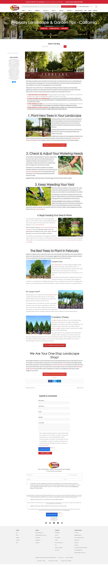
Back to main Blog (13, 53)
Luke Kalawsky (49, 26)
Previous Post (30, 387)
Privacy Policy (45, 445)
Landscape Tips (54, 28)
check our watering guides (33, 171)
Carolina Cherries (56, 320)
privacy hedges (56, 328)
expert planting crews (60, 364)
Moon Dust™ (40, 224)
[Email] (15, 82)
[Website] (13, 82)
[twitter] (54, 381)
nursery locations (40, 209)
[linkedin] (59, 381)
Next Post (80, 387)
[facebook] (50, 381)
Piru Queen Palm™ (52, 294)
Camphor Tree (57, 262)
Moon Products (55, 240)
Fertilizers (64, 28)
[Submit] (65, 46)
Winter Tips (44, 28)
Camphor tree (58, 264)
